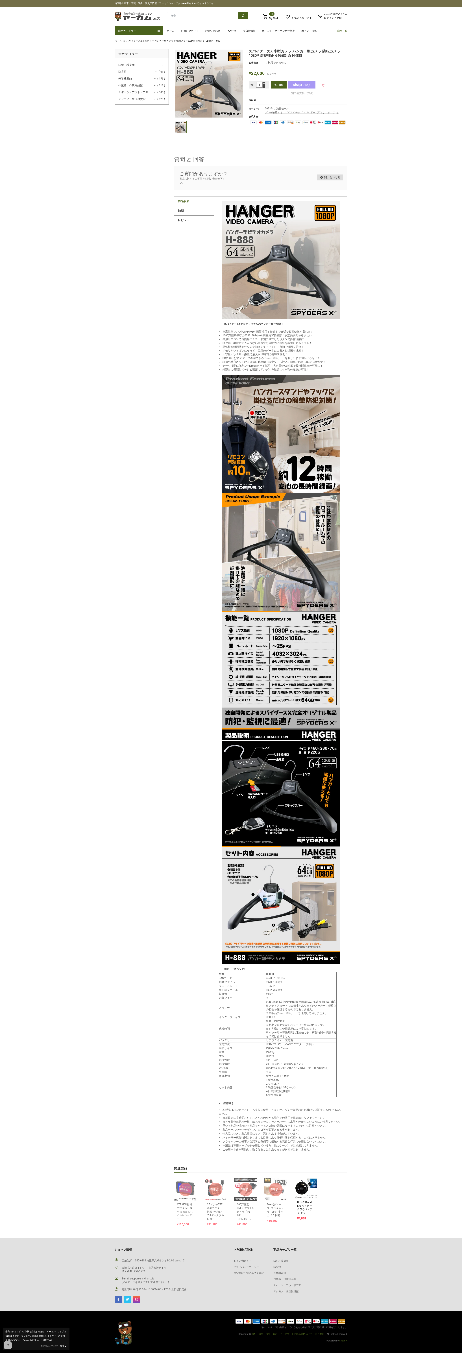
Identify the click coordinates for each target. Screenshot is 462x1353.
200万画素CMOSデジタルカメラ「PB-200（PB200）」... (245, 1211)
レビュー (183, 220)
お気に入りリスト (302, 17)
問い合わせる (331, 177)
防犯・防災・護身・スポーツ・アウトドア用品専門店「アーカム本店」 (289, 1334)
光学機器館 (125, 78)
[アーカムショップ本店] (124, 1332)
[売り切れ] (185, 1180)
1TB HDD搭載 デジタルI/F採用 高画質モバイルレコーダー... (185, 1211)
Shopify (343, 1340)
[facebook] (118, 1299)
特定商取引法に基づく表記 (249, 1273)
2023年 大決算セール (277, 108)
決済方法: (254, 116)
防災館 (122, 71)
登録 (339, 17)
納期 (181, 210)
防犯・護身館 (126, 65)
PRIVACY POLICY (49, 1346)
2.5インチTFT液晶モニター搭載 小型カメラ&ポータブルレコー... (215, 1211)
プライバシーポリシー (246, 1266)
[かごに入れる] (302, 1179)
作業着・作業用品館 (130, 85)
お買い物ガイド (242, 1260)
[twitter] (127, 1299)
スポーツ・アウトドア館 (133, 92)
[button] (324, 84)
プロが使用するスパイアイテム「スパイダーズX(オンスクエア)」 (302, 112)
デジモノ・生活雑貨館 (131, 99)
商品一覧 (342, 30)
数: (252, 84)
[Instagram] (136, 1299)
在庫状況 (253, 62)
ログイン (329, 17)
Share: (253, 100)
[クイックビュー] (309, 1179)
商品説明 (183, 201)
